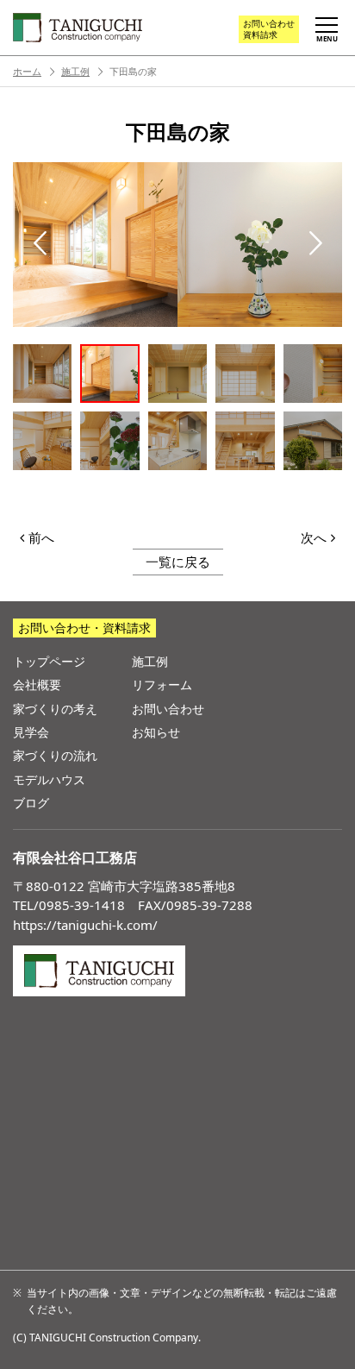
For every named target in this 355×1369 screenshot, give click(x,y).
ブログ (31, 802)
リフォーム (162, 684)
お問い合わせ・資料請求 (84, 627)
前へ (41, 537)
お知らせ (156, 732)
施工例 (75, 71)
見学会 (31, 732)
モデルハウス (49, 779)
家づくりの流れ (55, 755)
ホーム (27, 71)
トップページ (49, 661)
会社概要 (37, 684)
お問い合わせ (269, 29)
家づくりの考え (55, 708)
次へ (314, 537)
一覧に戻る (178, 561)
